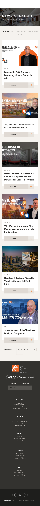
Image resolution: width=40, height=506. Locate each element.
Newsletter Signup (20, 383)
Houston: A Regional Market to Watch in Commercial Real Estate (19, 281)
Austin (20, 433)
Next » (19, 353)
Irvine (19, 467)
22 (35, 349)
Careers (7, 501)
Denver (20, 450)
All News (6, 32)
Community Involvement (27, 32)
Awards (13, 32)
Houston (20, 400)
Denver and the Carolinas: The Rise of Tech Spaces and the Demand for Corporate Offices (19, 176)
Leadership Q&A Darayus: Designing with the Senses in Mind (18, 75)
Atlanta (20, 416)
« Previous (8, 349)
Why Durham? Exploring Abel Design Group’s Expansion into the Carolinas (19, 228)
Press (20, 34)
